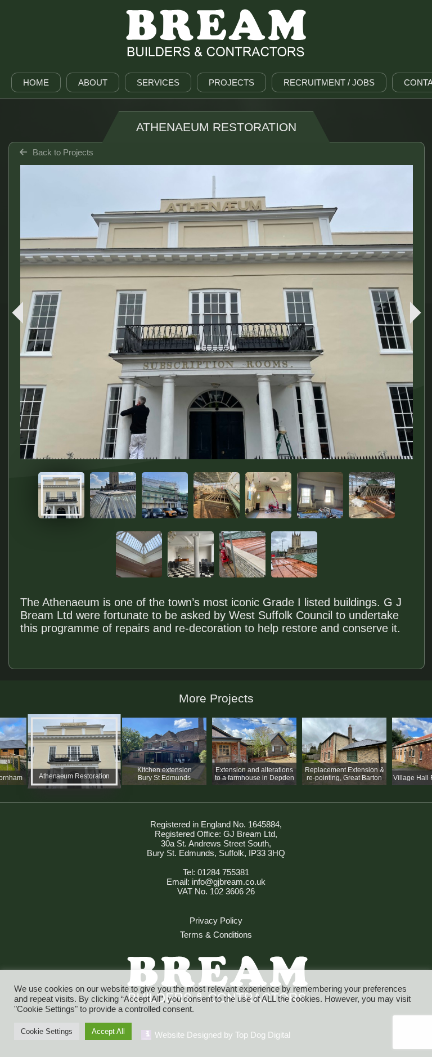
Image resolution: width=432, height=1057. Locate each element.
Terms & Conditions (216, 934)
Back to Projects (63, 152)
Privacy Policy (216, 920)
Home (36, 82)
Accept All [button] (108, 1031)
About (92, 82)
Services (158, 82)
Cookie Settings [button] (47, 1031)
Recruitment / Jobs (329, 82)
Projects (231, 82)
